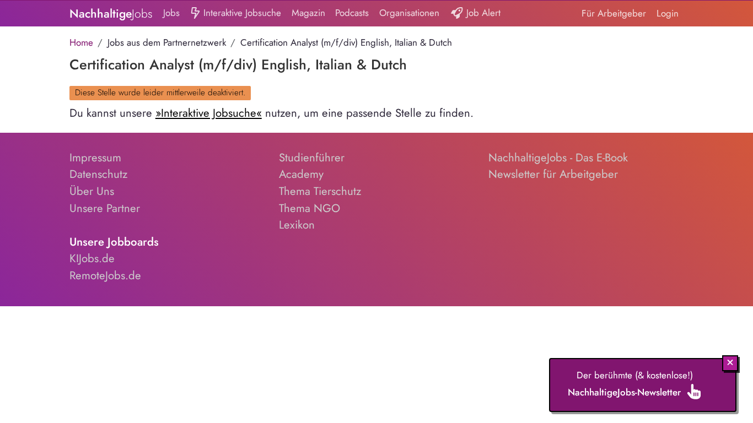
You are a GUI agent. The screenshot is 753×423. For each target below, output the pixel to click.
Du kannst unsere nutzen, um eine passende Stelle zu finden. (271, 113)
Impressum (95, 157)
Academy (301, 174)
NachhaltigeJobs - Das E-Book (558, 157)
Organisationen (409, 12)
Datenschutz (98, 174)
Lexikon (297, 224)
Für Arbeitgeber (614, 13)
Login (668, 13)
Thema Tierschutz (320, 191)
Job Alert (482, 12)
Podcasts (352, 12)
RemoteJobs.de (105, 275)
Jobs (171, 12)
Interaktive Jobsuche (241, 12)
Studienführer (312, 157)
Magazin (308, 12)
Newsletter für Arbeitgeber (553, 174)
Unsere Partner (104, 208)
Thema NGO (309, 208)
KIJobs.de (92, 258)
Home (81, 42)
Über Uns (91, 191)
